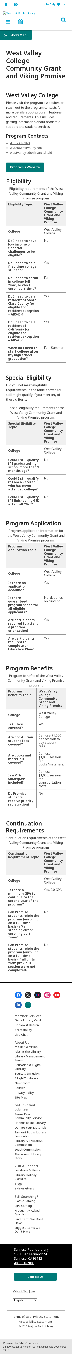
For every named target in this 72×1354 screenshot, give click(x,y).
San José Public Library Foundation (31, 1134)
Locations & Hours (27, 1170)
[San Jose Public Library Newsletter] (28, 1005)
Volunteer (22, 1109)
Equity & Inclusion (27, 1073)
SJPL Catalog (23, 1206)
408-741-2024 (20, 143)
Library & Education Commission (29, 1143)
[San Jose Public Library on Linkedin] (18, 1005)
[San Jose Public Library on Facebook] (18, 995)
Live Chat (21, 1034)
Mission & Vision (26, 1047)
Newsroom (22, 1083)
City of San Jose (24, 1291)
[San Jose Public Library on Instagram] (47, 995)
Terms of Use (21, 1316)
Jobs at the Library (28, 1051)
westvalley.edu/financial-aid (31, 152)
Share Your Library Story (28, 1156)
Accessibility (23, 1030)
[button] (6, 4)
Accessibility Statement (35, 1321)
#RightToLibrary (26, 1078)
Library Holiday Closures (26, 1177)
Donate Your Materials (30, 1127)
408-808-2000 (24, 1263)
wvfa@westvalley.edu (26, 148)
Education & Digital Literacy (28, 1067)
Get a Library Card (28, 1020)
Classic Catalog (25, 1201)
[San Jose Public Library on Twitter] (28, 995)
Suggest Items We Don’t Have (27, 1229)
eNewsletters (24, 1188)
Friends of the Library (30, 1123)
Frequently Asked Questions (27, 1212)
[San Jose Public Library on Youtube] (56, 995)
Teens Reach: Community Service (28, 1116)
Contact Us (35, 1277)
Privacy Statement (46, 1316)
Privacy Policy (24, 1093)
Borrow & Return (27, 1025)
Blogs (18, 1183)
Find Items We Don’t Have (29, 1221)
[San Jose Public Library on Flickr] (37, 995)
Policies (20, 1088)
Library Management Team (30, 1058)
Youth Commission (28, 1149)
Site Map (21, 1097)
